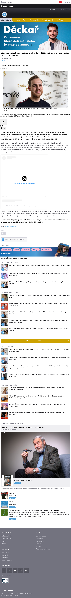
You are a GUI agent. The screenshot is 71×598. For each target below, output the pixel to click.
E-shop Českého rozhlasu (12, 423)
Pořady (25, 20)
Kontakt (38, 546)
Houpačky (4, 60)
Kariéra (38, 544)
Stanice (4, 541)
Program (52, 9)
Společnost (46, 20)
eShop (4, 544)
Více (62, 20)
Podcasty (5, 557)
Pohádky (25, 250)
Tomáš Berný (48, 108)
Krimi (16, 250)
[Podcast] (1, 128)
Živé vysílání (45, 250)
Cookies (3, 593)
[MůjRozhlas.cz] (3, 69)
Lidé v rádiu (40, 541)
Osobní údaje (12, 593)
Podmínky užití (21, 593)
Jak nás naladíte (41, 536)
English (29, 593)
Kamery (68, 9)
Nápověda (39, 538)
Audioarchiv (60, 9)
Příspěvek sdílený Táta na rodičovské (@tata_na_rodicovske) (24, 206)
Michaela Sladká (10, 226)
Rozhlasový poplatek (43, 549)
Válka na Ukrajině (7, 536)
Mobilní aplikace (7, 560)
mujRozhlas (5, 245)
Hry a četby (6, 250)
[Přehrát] (3, 122)
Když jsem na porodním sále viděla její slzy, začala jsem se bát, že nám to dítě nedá (39, 265)
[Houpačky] (35, 36)
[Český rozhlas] (6, 2)
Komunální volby (7, 538)
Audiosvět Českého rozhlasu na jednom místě (14, 258)
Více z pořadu (7, 347)
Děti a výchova (7, 20)
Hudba (55, 20)
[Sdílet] (4, 128)
